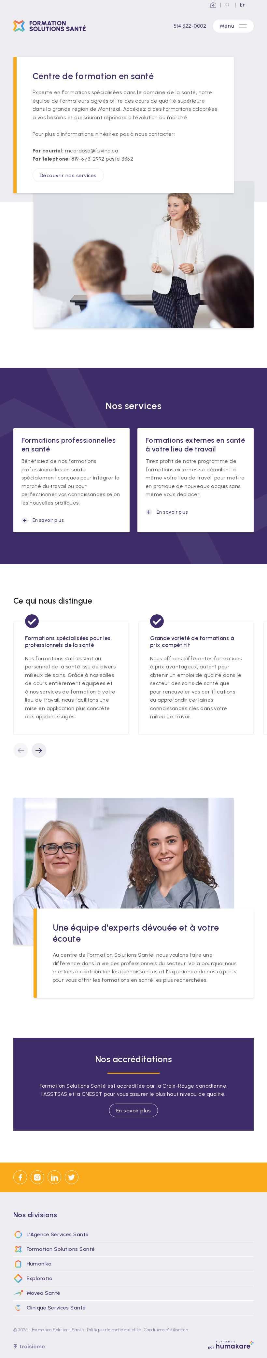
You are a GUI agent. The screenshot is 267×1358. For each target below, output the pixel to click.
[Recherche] (227, 5)
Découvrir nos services (68, 175)
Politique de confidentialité (114, 1329)
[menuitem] (133, 1234)
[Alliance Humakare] (213, 5)
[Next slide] (39, 750)
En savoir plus (133, 1110)
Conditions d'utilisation (166, 1329)
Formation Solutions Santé (58, 1329)
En (243, 5)
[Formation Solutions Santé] (51, 26)
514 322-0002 (190, 26)
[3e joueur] (29, 1347)
